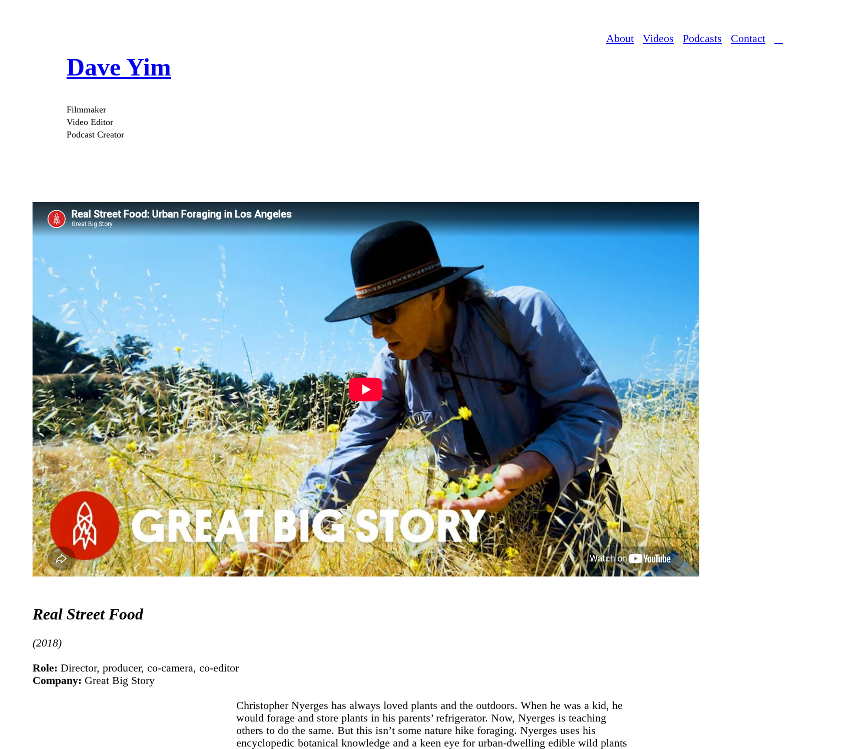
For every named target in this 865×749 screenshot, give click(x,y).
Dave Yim (119, 67)
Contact (748, 38)
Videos (658, 38)
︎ (778, 38)
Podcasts (702, 38)
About (620, 38)
